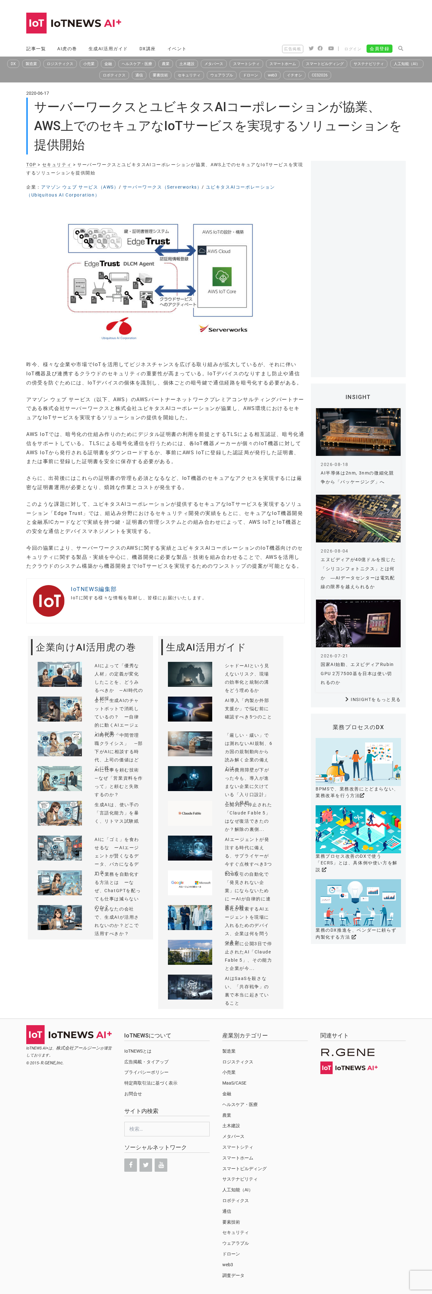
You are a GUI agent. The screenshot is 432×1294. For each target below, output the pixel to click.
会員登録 (379, 48)
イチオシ (294, 75)
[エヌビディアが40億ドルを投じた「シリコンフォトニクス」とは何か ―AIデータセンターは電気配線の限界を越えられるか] (358, 518)
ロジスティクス (60, 64)
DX (13, 64)
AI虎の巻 (67, 48)
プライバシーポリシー (146, 1072)
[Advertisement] (291, 23)
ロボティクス (114, 75)
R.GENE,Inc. (52, 1062)
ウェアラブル (221, 75)
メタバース (213, 64)
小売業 (89, 64)
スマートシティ (246, 64)
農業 (166, 64)
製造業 (31, 64)
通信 (139, 75)
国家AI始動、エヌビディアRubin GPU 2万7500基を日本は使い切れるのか (357, 673)
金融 (108, 64)
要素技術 (160, 75)
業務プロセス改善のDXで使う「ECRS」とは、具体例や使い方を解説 (357, 863)
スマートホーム (282, 64)
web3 (272, 75)
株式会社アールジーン (78, 1047)
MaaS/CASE (234, 1082)
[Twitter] (145, 1165)
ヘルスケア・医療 (137, 64)
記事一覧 (36, 48)
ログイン (352, 49)
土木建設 (186, 64)
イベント (177, 48)
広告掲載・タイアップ (146, 1061)
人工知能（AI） (407, 64)
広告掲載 (292, 49)
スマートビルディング (325, 64)
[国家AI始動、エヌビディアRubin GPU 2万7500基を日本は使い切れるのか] (358, 623)
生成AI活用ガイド (108, 48)
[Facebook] (130, 1165)
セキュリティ (189, 75)
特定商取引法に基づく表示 (150, 1082)
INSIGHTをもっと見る (376, 699)
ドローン (250, 75)
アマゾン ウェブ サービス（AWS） (80, 187)
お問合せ (133, 1093)
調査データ (233, 1275)
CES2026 (320, 75)
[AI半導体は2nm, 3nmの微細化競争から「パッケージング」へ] (358, 432)
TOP (31, 164)
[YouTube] (161, 1165)
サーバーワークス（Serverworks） (162, 187)
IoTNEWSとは (137, 1051)
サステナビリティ (369, 64)
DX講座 (147, 48)
